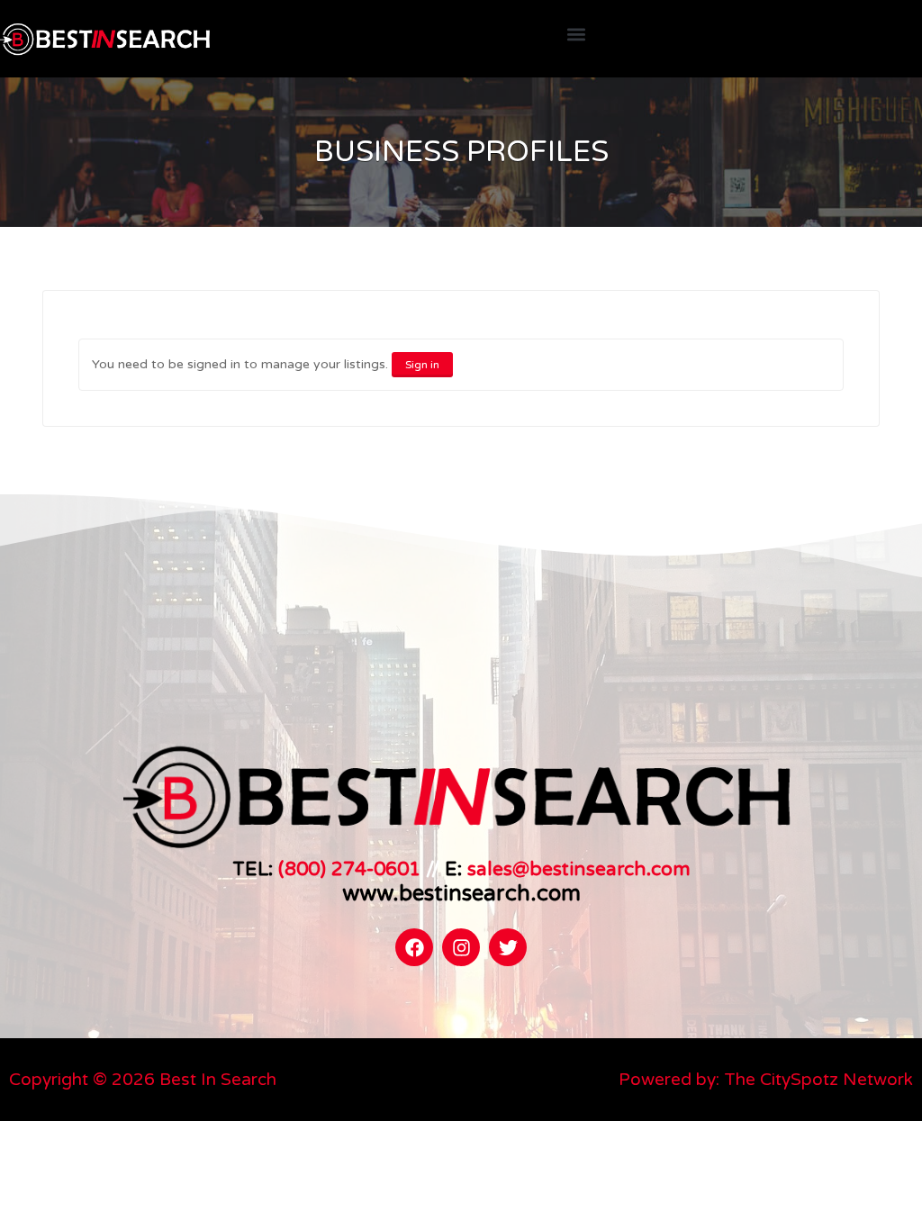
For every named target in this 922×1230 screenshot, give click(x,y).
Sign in (422, 364)
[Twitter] (508, 947)
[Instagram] (461, 947)
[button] (576, 35)
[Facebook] (414, 947)
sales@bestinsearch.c (564, 869)
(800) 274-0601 (349, 869)
